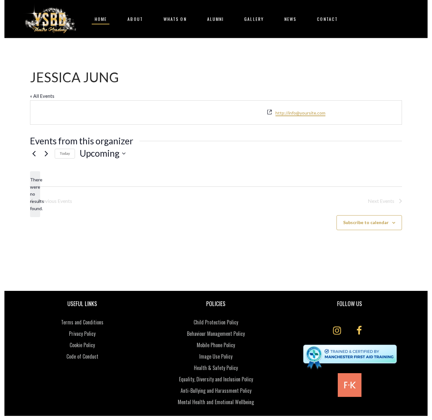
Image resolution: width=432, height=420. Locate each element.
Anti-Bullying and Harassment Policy (216, 390)
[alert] (35, 194)
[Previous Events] (34, 153)
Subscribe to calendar (366, 222)
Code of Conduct (82, 356)
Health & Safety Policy (216, 368)
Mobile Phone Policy (216, 345)
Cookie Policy (82, 345)
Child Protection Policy (216, 322)
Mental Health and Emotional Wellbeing (216, 402)
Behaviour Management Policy (216, 333)
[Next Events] (46, 153)
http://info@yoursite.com (300, 113)
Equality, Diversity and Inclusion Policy (216, 379)
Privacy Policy (82, 333)
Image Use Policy (215, 356)
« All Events (42, 96)
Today (65, 153)
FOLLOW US (349, 303)
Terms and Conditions (82, 322)
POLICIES (215, 303)
